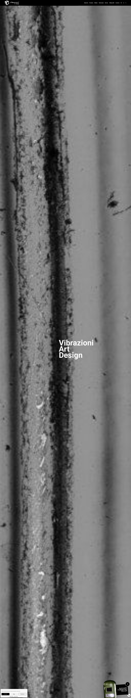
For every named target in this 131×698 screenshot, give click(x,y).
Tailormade (101, 2)
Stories (106, 2)
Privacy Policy (16, 696)
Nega (14, 694)
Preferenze (22, 694)
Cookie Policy (11, 696)
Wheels (95, 2)
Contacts (117, 2)
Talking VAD (111, 2)
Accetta (5, 694)
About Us (86, 2)
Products (91, 2)
